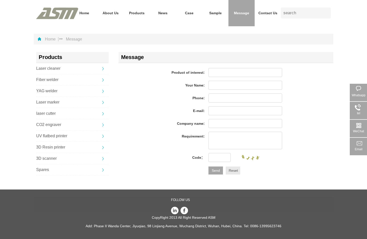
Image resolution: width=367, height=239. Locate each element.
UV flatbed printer (51, 136)
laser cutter (46, 113)
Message (241, 13)
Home (84, 13)
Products (137, 13)
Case (189, 13)
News (163, 13)
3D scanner (46, 158)
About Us (111, 13)
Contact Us (267, 13)
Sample (215, 13)
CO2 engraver (48, 124)
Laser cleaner (48, 68)
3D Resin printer (50, 147)
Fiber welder (47, 80)
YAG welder (46, 91)
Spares (42, 170)
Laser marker (47, 102)
